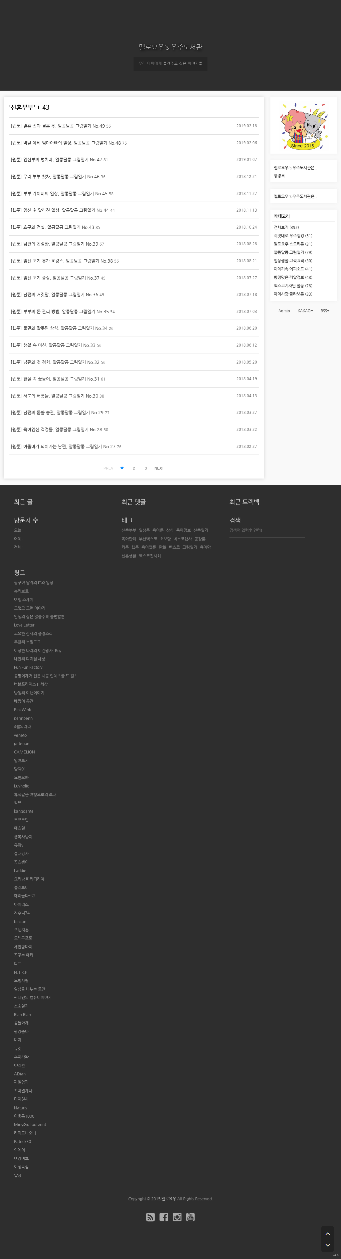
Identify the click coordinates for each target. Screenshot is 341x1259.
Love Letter (24, 625)
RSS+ (325, 311)
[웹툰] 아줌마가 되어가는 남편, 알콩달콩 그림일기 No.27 (63, 446)
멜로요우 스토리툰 (293, 244)
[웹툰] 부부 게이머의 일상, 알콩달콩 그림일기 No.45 (59, 193)
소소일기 (21, 1006)
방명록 (279, 175)
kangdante (24, 811)
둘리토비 (21, 887)
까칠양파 (21, 1082)
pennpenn (23, 718)
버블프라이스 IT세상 (31, 684)
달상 (17, 1175)
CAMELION (24, 751)
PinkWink (22, 709)
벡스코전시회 (150, 556)
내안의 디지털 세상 (29, 658)
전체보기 (286, 227)
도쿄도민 (21, 819)
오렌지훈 (21, 929)
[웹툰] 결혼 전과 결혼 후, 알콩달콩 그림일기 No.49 (58, 125)
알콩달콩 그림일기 (293, 252)
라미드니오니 (25, 1133)
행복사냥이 (23, 836)
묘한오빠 (21, 777)
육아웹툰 (149, 547)
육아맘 (205, 547)
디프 (17, 963)
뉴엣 (17, 1048)
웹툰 (135, 547)
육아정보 (183, 530)
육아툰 (158, 530)
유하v (18, 845)
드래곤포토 (23, 938)
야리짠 (19, 1065)
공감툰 (199, 539)
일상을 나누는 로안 (29, 989)
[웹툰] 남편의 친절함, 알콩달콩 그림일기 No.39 (54, 243)
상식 (169, 530)
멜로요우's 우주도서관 (170, 47)
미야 (17, 1039)
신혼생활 (129, 556)
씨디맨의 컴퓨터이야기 (33, 997)
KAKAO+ (305, 311)
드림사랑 (21, 980)
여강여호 (21, 1158)
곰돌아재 (21, 1022)
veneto (20, 735)
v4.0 (336, 1255)
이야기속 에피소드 (293, 269)
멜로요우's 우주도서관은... (296, 167)
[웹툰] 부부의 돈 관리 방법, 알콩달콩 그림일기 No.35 (60, 311)
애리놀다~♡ (24, 895)
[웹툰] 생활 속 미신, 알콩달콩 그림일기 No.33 (53, 345)
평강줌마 (21, 1031)
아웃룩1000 (24, 1116)
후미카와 (21, 1056)
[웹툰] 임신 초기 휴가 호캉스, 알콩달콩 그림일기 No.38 (62, 260)
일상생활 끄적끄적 (293, 260)
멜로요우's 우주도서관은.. (295, 196)
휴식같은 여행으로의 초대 (35, 794)
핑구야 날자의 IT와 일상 (33, 582)
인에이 (19, 1150)
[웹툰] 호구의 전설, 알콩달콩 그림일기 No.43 (52, 227)
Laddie (20, 870)
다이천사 (21, 1099)
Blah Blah (22, 1014)
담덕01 (20, 768)
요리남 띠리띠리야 (29, 879)
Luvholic (21, 785)
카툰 (125, 547)
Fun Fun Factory (28, 667)
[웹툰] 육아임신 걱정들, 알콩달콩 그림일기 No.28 (56, 429)
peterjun (21, 743)
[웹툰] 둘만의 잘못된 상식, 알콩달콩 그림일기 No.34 (59, 328)
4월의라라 (22, 726)
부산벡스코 (148, 539)
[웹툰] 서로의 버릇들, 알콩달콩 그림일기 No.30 (54, 395)
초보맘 (165, 539)
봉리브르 (21, 591)
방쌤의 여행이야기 (29, 692)
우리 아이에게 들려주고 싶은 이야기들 (170, 63)
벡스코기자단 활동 (293, 285)
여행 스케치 (23, 599)
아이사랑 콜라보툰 (293, 294)
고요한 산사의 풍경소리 (33, 633)
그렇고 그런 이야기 (29, 608)
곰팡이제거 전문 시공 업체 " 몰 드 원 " (45, 675)
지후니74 (22, 912)
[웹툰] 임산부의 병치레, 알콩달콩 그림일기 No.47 (56, 159)
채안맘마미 (23, 946)
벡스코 (174, 547)
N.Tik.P (20, 972)
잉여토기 (21, 760)
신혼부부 (129, 530)
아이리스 (21, 904)
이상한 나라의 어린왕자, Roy (38, 650)
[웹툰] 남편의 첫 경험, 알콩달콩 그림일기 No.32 (55, 362)
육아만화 (129, 539)
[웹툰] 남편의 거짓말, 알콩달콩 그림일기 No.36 (54, 294)
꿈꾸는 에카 (23, 955)
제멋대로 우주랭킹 (293, 235)
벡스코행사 (182, 539)
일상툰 (144, 530)
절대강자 (21, 853)
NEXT (159, 468)
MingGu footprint (30, 1124)
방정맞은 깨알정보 (293, 277)
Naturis (20, 1107)
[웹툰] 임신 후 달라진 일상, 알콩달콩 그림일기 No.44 (60, 210)
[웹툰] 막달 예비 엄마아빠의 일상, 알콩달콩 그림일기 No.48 (66, 142)
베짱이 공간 (23, 701)
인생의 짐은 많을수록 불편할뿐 (39, 616)
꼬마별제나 (23, 1090)
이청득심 (21, 1166)
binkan (20, 921)
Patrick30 (22, 1141)
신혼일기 (200, 530)
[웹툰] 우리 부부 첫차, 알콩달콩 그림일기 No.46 (55, 176)
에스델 (19, 828)
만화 (162, 547)
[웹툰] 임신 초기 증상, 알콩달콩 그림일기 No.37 (55, 277)
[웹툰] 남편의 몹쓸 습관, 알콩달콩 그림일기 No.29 (57, 412)
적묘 (17, 802)
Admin (284, 311)
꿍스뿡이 (21, 862)
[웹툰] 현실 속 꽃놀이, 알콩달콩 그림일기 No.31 (55, 378)
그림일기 (189, 547)
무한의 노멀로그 (27, 641)
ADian (20, 1073)
